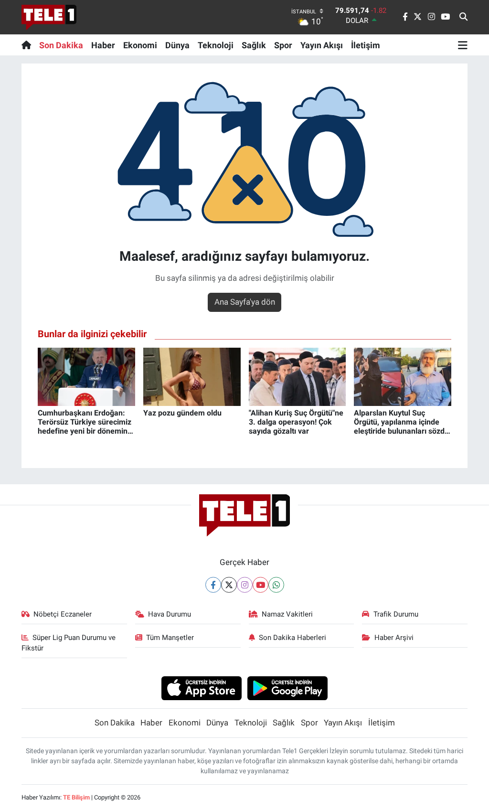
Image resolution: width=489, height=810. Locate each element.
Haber (103, 45)
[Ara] (463, 17)
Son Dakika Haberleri (292, 637)
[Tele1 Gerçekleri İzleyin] (48, 17)
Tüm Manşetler (170, 637)
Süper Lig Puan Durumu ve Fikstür (68, 642)
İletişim (365, 45)
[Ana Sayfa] (28, 44)
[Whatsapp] (276, 585)
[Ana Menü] (463, 44)
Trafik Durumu (395, 614)
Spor (283, 45)
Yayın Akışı (321, 45)
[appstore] (201, 688)
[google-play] (287, 688)
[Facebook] (213, 585)
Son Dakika (61, 45)
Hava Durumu (169, 614)
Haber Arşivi (394, 637)
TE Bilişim (76, 797)
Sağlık (254, 45)
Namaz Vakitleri (287, 614)
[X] (229, 585)
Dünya (177, 45)
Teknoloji (216, 45)
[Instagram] (245, 585)
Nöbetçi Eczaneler (62, 614)
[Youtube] (260, 585)
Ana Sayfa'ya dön (244, 302)
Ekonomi (140, 45)
